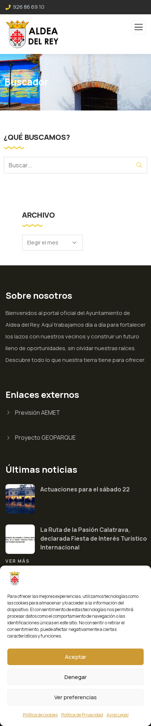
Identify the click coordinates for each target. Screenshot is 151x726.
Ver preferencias (75, 697)
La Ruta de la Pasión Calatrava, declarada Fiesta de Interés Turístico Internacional (93, 538)
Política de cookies (40, 715)
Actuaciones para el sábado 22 (85, 489)
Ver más (17, 561)
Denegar (75, 677)
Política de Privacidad (82, 715)
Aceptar (75, 657)
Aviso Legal (118, 715)
